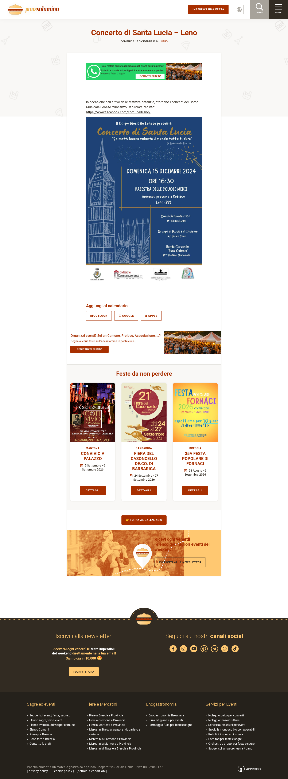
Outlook (100, 315)
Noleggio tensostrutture (224, 720)
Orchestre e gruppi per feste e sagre (231, 743)
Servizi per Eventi (221, 704)
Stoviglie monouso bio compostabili (231, 729)
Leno (164, 41)
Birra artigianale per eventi (166, 720)
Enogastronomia (161, 704)
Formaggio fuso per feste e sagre (170, 725)
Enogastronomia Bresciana (166, 715)
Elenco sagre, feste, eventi (46, 720)
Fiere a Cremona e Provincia (107, 720)
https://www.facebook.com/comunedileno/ (118, 112)
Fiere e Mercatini (102, 704)
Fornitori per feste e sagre (225, 739)
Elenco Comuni (39, 729)
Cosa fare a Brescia (42, 739)
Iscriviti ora (83, 671)
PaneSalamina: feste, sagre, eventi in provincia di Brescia (32, 9)
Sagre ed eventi (41, 704)
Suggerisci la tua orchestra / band (230, 748)
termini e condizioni (92, 771)
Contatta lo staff (40, 743)
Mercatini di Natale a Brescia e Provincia (115, 748)
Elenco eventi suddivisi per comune (52, 725)
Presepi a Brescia (41, 734)
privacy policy (38, 771)
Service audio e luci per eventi (227, 725)
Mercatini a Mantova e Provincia (110, 743)
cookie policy (63, 771)
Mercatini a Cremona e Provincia (110, 739)
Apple (152, 315)
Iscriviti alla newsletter (180, 562)
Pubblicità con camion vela (225, 734)
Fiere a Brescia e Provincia (106, 715)
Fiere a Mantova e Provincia (107, 725)
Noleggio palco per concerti (226, 715)
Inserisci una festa (208, 9)
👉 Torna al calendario (144, 520)
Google (128, 315)
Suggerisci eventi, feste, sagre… (50, 715)
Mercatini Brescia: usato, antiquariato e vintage (114, 732)
